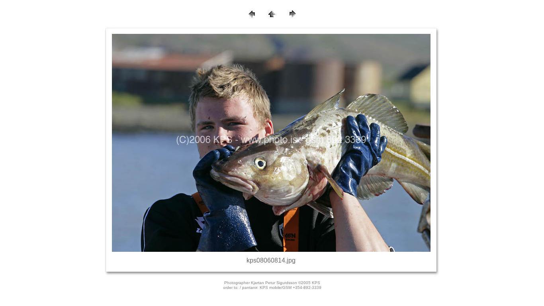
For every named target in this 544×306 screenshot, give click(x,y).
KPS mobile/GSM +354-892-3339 (290, 287)
